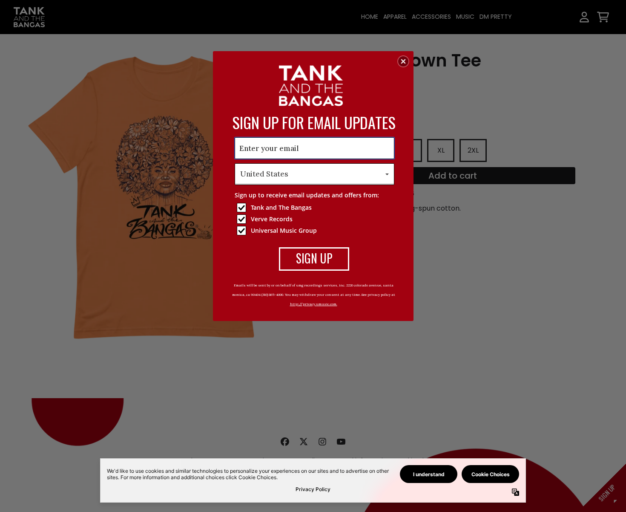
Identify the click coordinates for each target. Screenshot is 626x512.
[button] (403, 61)
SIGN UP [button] (314, 258)
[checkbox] (315, 207)
